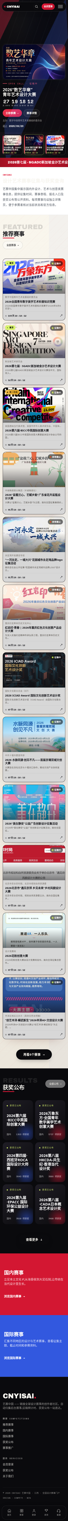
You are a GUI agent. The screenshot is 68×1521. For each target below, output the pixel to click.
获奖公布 (8, 1442)
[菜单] (60, 6)
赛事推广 (8, 1448)
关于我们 (8, 1476)
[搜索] (36, 6)
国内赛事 (8, 1430)
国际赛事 (8, 1436)
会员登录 (48, 6)
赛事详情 (32, 113)
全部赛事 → (13, 245)
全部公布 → (55, 1084)
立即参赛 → (12, 113)
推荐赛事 (8, 1424)
